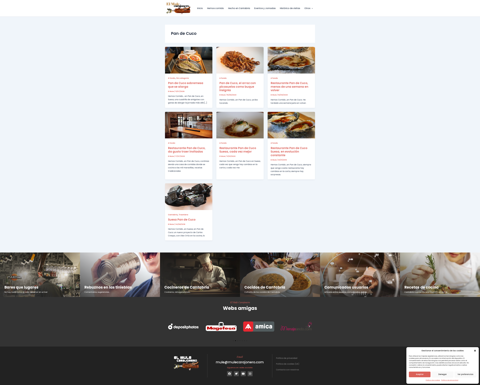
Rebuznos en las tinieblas (108, 287)
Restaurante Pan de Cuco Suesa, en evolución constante (289, 151)
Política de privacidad (449, 380)
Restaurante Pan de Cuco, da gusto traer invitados (187, 150)
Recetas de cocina (421, 287)
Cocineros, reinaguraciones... (177, 292)
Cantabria (173, 214)
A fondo (171, 78)
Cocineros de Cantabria (186, 287)
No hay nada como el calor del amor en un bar (26, 292)
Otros (307, 8)
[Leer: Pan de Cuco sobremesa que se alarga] (188, 60)
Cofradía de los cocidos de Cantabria (262, 292)
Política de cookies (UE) (287, 363)
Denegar (442, 374)
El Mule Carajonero (240, 302)
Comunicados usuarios (346, 287)
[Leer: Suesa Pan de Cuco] (188, 196)
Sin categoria (182, 78)
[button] (475, 350)
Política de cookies (433, 380)
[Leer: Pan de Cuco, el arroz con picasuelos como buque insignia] (240, 60)
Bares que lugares (21, 287)
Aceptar (420, 374)
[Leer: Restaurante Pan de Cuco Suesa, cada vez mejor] (240, 124)
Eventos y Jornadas (265, 8)
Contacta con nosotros (287, 369)
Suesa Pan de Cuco (182, 220)
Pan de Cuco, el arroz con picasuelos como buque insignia (237, 86)
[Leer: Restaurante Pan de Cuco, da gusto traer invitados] (188, 124)
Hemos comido (215, 8)
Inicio (200, 8)
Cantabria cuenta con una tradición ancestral (425, 292)
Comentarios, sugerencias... (97, 292)
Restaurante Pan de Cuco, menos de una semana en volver (289, 86)
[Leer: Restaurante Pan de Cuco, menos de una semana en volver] (291, 60)
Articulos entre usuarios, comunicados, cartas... (346, 292)
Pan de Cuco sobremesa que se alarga (185, 85)
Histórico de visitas (290, 8)
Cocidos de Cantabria (264, 287)
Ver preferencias (465, 374)
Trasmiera (183, 214)
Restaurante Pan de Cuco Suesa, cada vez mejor (237, 150)
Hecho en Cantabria (239, 8)
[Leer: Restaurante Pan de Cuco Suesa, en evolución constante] (291, 124)
